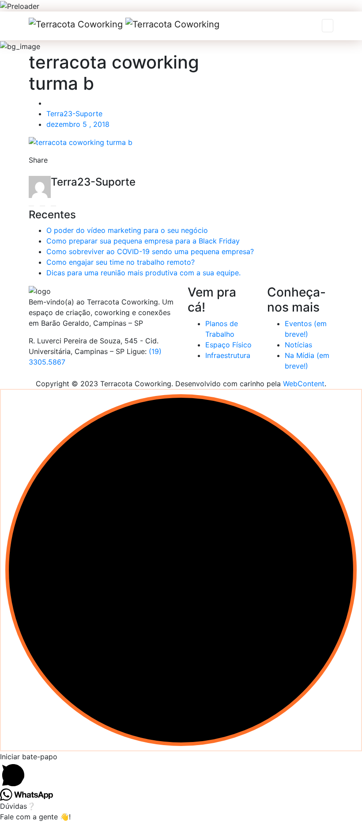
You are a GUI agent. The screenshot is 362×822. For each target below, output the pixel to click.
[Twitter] (48, 171)
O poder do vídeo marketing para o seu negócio (127, 230)
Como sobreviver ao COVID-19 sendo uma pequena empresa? (150, 251)
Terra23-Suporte (74, 113)
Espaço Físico (228, 344)
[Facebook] (34, 171)
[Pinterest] (89, 171)
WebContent (303, 383)
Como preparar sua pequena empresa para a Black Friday (143, 240)
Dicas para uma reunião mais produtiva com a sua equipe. (143, 272)
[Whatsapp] (62, 171)
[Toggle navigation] (327, 25)
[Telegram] (75, 171)
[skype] (103, 171)
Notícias (298, 344)
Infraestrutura (227, 355)
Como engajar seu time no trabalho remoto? (120, 262)
